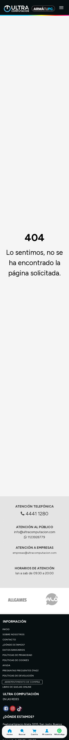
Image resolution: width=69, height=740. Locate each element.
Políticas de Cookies (15, 660)
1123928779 (36, 537)
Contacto (9, 639)
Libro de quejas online (16, 687)
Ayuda (6, 665)
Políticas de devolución (18, 675)
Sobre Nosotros (13, 634)
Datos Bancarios (13, 650)
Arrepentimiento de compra (22, 682)
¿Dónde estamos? (13, 644)
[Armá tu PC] (43, 8)
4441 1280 (36, 513)
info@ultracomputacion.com (34, 532)
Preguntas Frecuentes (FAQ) (20, 670)
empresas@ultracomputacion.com (35, 552)
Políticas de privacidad (17, 655)
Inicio (6, 629)
